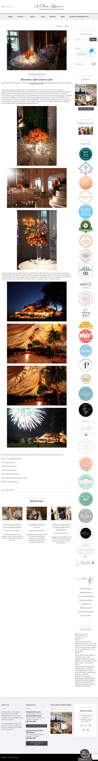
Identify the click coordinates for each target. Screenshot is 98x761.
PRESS (63, 16)
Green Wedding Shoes (86, 612)
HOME (10, 16)
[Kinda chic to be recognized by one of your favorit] (80, 89)
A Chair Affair (25, 82)
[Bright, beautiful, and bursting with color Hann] (91, 100)
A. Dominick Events (34, 82)
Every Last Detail (86, 589)
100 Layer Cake (86, 615)
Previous (59, 26)
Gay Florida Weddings (86, 596)
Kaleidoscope (43, 82)
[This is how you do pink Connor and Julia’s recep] (91, 89)
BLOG (43, 16)
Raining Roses (33, 84)
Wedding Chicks (85, 608)
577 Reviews (85, 676)
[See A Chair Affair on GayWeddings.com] (86, 298)
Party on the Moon (66, 82)
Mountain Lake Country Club (54, 82)
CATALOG (20, 16)
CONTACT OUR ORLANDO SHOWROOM (36, 726)
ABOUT (32, 16)
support (18, 82)
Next (67, 26)
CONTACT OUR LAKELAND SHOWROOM (36, 743)
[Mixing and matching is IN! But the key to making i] (80, 100)
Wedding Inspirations (37, 74)
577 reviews (79, 638)
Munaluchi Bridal (86, 592)
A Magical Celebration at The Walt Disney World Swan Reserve (61, 527)
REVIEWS (53, 16)
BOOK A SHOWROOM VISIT (79, 16)
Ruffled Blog (86, 604)
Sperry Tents (41, 84)
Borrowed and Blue (85, 600)
